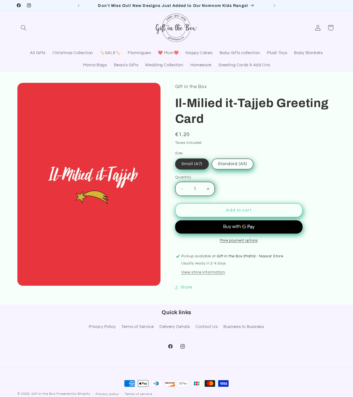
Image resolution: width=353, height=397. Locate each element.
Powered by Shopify (73, 393)
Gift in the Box (43, 393)
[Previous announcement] (79, 5)
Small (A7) (192, 164)
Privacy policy (107, 394)
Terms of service (139, 394)
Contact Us (207, 327)
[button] (23, 27)
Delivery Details (174, 327)
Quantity (183, 177)
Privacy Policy (102, 327)
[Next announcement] (274, 5)
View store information (203, 272)
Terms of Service (137, 327)
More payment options (239, 240)
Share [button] (186, 287)
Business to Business (243, 327)
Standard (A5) (232, 164)
